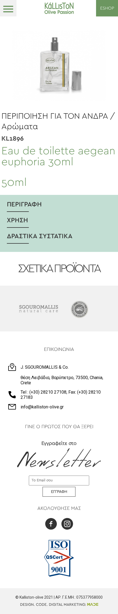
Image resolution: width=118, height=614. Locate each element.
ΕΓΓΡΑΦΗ (59, 492)
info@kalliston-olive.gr (42, 407)
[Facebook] (51, 524)
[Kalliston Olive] (59, 8)
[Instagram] (67, 524)
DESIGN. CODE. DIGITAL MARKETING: (53, 605)
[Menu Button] (8, 8)
